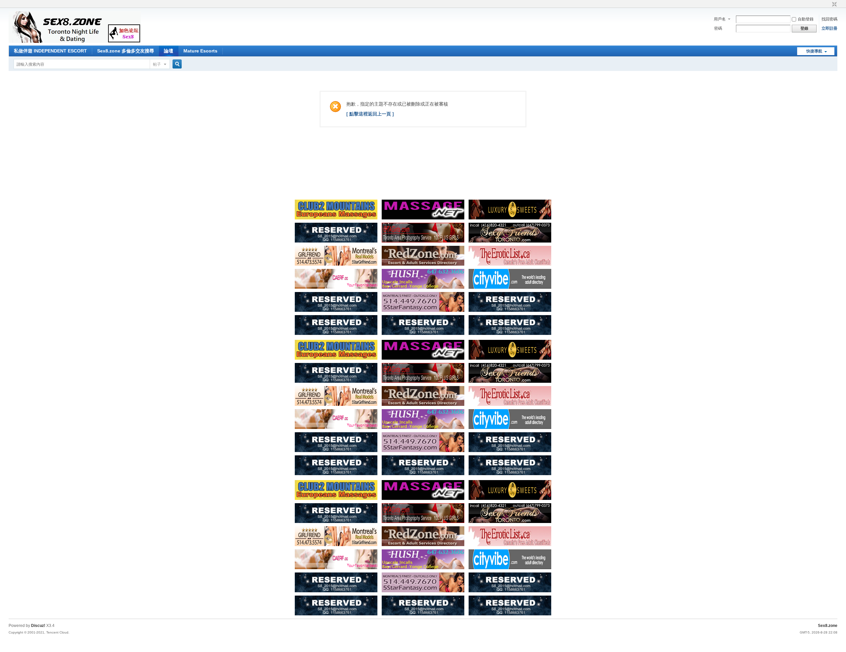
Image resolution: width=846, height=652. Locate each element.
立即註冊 (829, 28)
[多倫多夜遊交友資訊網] (75, 41)
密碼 (718, 28)
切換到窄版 (833, 5)
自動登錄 (806, 19)
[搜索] (176, 64)
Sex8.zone (827, 625)
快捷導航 (814, 51)
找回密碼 (829, 19)
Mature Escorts (200, 50)
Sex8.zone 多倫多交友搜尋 (125, 50)
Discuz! (38, 625)
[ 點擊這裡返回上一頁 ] (370, 113)
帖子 (157, 64)
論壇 (168, 50)
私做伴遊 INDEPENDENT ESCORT (50, 50)
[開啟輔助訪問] (828, 5)
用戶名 (720, 19)
